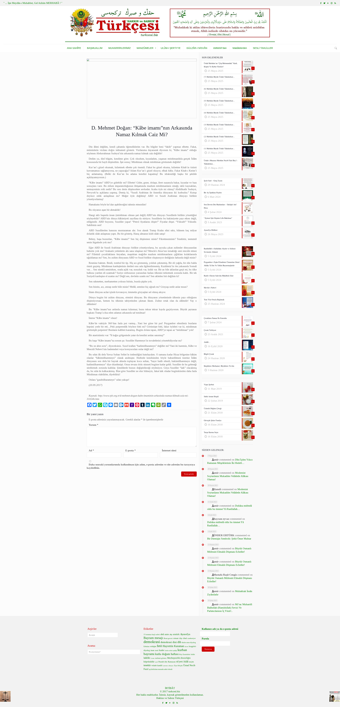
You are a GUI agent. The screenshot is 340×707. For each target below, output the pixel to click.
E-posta (130, 450)
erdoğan (153, 646)
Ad (91, 450)
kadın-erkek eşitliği (171, 650)
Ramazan (172, 662)
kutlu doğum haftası (167, 654)
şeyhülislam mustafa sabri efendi (160, 669)
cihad (185, 638)
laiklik (147, 657)
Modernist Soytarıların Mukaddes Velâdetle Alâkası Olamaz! (227, 476)
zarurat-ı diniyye (168, 665)
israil (156, 650)
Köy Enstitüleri (184, 654)
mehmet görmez (161, 658)
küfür (193, 654)
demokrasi (152, 642)
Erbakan (147, 646)
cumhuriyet (191, 638)
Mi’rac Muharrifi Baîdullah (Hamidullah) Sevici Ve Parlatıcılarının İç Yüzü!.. (229, 607)
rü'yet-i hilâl (182, 661)
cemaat (175, 638)
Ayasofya (185, 634)
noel (156, 662)
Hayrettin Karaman (173, 646)
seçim (191, 662)
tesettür (147, 665)
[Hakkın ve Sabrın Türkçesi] (170, 25)
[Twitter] (324, 3)
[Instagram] (331, 3)
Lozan (152, 658)
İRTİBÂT (170, 688)
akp (171, 634)
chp (180, 638)
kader (161, 650)
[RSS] (335, 3)
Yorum (93, 424)
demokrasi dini (169, 642)
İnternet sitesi (169, 450)
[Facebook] (320, 3)
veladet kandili (156, 666)
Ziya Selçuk (178, 666)
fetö (159, 646)
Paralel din (162, 662)
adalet (167, 634)
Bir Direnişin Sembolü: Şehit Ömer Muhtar (229, 538)
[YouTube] (328, 3)
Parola (205, 638)
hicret (186, 646)
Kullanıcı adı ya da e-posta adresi (220, 628)
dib (179, 642)
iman (152, 650)
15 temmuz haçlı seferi (152, 634)
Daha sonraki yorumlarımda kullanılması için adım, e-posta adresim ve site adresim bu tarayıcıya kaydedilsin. (141, 466)
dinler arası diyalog (189, 642)
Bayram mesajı (153, 638)
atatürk (176, 634)
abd (162, 634)
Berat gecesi (168, 638)
